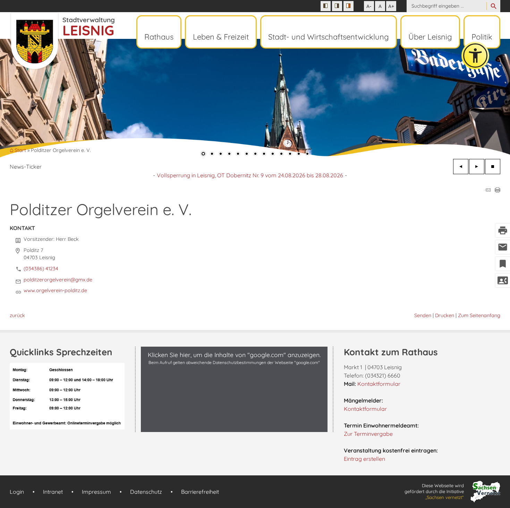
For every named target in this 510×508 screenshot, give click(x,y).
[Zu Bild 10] (281, 154)
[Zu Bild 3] (220, 154)
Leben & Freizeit (221, 37)
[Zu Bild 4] (229, 154)
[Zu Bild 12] (299, 154)
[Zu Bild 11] (290, 154)
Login (17, 491)
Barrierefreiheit (200, 491)
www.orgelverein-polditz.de (55, 290)
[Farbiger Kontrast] (348, 6)
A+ (391, 6)
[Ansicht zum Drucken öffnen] (497, 190)
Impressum (96, 491)
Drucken (444, 315)
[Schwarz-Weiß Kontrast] (326, 6)
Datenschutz (146, 491)
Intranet (53, 491)
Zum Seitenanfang (479, 315)
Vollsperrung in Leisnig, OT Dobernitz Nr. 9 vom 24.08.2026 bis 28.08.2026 (250, 175)
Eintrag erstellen (364, 458)
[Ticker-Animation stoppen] (492, 166)
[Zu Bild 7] (255, 154)
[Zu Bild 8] (264, 154)
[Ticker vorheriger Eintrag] (460, 166)
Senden (422, 315)
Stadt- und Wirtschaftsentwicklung (328, 37)
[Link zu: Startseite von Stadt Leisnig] (62, 41)
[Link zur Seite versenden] (488, 190)
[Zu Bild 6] (246, 154)
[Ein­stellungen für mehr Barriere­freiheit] (475, 55)
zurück (17, 315)
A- (369, 6)
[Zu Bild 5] (238, 154)
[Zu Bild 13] (307, 154)
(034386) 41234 (41, 268)
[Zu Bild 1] (203, 154)
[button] (28, 98)
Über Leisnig (430, 37)
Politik (481, 37)
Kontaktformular (378, 383)
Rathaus (158, 37)
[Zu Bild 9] (273, 154)
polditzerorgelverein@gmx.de (58, 280)
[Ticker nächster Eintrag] (476, 166)
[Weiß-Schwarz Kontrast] (337, 6)
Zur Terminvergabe (368, 433)
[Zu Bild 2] (212, 154)
